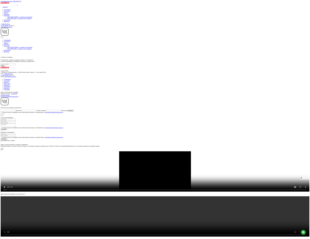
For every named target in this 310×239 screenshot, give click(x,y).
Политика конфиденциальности (9, 96)
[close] (309, 177)
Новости (6, 82)
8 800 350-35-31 (17, 1)
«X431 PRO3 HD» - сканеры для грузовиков (19, 18)
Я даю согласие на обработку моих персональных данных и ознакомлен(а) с (33, 112)
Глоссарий (7, 89)
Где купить (7, 11)
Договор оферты (5, 95)
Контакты (6, 21)
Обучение (6, 14)
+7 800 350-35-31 (5, 24)
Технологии (7, 20)
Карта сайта (7, 83)
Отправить (70, 110)
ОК (2, 149)
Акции (6, 12)
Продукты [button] (7, 15)
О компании (7, 9)
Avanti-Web (14, 93)
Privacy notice (305, 177)
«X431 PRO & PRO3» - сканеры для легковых (19, 17)
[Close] (2, 114)
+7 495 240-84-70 (5, 25)
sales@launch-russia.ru (6, 1)
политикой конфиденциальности (54, 112)
